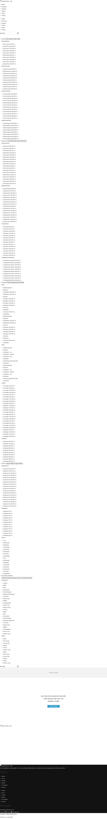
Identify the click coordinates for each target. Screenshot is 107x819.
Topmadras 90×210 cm (9, 229)
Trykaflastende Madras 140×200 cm (12, 264)
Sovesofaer (6, 553)
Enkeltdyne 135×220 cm (9, 301)
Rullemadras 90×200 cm (9, 148)
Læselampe (6, 549)
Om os (3, 778)
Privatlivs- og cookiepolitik (6, 817)
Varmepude (6, 363)
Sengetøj (4, 8)
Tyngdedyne (6, 314)
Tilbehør (4, 11)
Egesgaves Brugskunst (8, 594)
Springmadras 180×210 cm (10, 201)
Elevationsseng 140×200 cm (10, 73)
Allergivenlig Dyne (7, 287)
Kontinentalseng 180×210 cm (10, 100)
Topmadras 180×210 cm (9, 240)
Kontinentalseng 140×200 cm (10, 94)
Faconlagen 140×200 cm (9, 390)
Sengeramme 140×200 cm (9, 477)
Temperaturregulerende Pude (10, 361)
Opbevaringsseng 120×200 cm (10, 125)
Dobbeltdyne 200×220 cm (9, 294)
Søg (1, 33)
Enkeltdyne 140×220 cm (9, 305)
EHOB (4, 638)
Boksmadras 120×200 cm (9, 46)
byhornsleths (6, 589)
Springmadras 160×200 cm (10, 197)
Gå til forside (53, 706)
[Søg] (18, 33)
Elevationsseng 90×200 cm (10, 69)
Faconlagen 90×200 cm (9, 388)
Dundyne (5, 296)
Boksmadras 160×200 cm (9, 50)
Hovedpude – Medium (8, 354)
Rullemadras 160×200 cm (9, 157)
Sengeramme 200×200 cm (9, 486)
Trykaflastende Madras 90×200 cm (11, 260)
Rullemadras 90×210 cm (9, 150)
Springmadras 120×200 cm (10, 193)
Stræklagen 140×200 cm (9, 407)
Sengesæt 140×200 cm (9, 441)
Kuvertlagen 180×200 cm (9, 401)
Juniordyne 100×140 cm (9, 311)
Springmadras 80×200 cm (9, 188)
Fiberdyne (5, 307)
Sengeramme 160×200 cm (9, 479)
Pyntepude (5, 358)
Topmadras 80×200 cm (9, 226)
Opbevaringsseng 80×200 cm (10, 123)
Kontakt (3, 787)
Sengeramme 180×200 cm (9, 482)
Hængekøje (6, 545)
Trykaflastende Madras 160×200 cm (12, 267)
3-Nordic (5, 583)
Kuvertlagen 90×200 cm (9, 396)
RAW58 (5, 600)
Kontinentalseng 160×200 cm (10, 96)
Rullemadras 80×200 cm (9, 146)
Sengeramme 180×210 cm (9, 484)
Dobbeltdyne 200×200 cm (9, 292)
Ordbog (3, 15)
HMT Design (6, 641)
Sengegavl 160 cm (7, 517)
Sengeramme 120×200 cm (9, 475)
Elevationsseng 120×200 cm (10, 71)
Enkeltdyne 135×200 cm (9, 298)
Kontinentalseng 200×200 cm (10, 102)
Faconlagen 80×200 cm (9, 385)
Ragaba (5, 645)
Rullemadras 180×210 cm (9, 161)
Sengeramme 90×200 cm (9, 468)
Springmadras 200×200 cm (10, 204)
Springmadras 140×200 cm (10, 195)
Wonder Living (6, 607)
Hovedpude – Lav (7, 352)
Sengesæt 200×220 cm (9, 448)
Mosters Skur (6, 598)
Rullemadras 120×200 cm (9, 152)
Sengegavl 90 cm (7, 511)
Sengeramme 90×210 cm (9, 471)
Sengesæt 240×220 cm (9, 450)
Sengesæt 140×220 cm (9, 443)
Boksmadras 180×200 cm (9, 53)
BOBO (4, 585)
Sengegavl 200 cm (7, 522)
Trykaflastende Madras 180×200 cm (12, 269)
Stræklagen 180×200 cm (9, 410)
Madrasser (4, 6)
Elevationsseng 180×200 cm (10, 77)
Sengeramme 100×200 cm (9, 473)
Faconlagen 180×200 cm (9, 392)
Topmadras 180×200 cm (9, 237)
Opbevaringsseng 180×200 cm (10, 129)
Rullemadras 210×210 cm (9, 163)
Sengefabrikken (7, 603)
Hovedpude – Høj (7, 356)
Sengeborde (6, 551)
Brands (3, 13)
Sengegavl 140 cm (7, 515)
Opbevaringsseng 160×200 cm (10, 127)
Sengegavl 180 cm (7, 520)
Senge (3, 4)
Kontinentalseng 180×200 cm (10, 98)
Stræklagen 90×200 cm (9, 403)
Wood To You (6, 605)
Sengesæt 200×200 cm (9, 445)
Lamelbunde (6, 547)
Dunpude (5, 350)
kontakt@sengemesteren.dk (7, 809)
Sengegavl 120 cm (7, 513)
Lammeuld (5, 596)
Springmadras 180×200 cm (10, 199)
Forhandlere (5, 785)
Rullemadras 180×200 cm (9, 159)
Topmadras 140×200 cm (9, 233)
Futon (4, 540)
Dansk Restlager (7, 592)
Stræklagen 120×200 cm (9, 405)
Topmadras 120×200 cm (9, 231)
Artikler (3, 776)
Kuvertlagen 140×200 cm (9, 399)
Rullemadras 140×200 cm (9, 155)
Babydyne (5, 290)
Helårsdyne (6, 309)
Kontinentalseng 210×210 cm (10, 105)
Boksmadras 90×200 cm (9, 44)
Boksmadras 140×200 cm (9, 48)
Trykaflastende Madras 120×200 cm (12, 262)
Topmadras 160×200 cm (9, 235)
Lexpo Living (6, 643)
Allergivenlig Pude (7, 347)
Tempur (5, 647)
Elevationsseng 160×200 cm (10, 75)
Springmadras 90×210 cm (9, 190)
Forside (51, 672)
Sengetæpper (6, 556)
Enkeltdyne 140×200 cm (9, 303)
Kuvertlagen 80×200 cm (9, 394)
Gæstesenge (6, 542)
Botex (4, 587)
